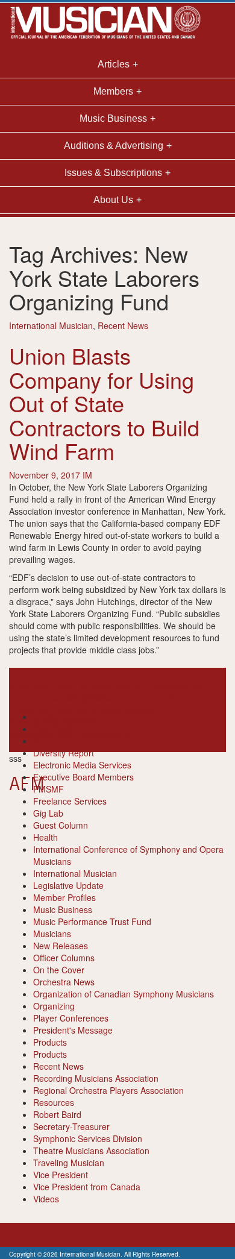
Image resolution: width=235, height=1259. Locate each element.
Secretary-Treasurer (71, 1126)
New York (112, 698)
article (20, 686)
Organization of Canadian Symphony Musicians (123, 994)
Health (45, 837)
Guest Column (60, 825)
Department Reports (72, 741)
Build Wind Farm (63, 686)
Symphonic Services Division (87, 1138)
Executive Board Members (83, 777)
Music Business (62, 909)
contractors (116, 686)
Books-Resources (67, 717)
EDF (146, 686)
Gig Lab (48, 813)
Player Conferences (70, 1018)
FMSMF (48, 789)
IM (87, 475)
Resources (53, 1102)
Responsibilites (148, 722)
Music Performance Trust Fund (92, 921)
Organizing (54, 1006)
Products (50, 1042)
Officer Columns (64, 958)
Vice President (60, 1175)
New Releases (60, 946)
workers (114, 734)
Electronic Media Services (82, 765)
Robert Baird (57, 1114)
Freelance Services (70, 801)
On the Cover (58, 970)
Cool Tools (53, 729)
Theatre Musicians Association (91, 1150)
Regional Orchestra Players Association (108, 1090)
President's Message (73, 1030)
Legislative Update (68, 885)
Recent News (123, 325)
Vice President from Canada (86, 1187)
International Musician (51, 325)
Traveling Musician (68, 1163)
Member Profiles (64, 897)
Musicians (52, 934)
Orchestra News (64, 982)
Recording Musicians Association (95, 1078)
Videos (46, 1199)
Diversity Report (63, 753)
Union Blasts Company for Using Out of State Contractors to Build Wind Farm (104, 403)
